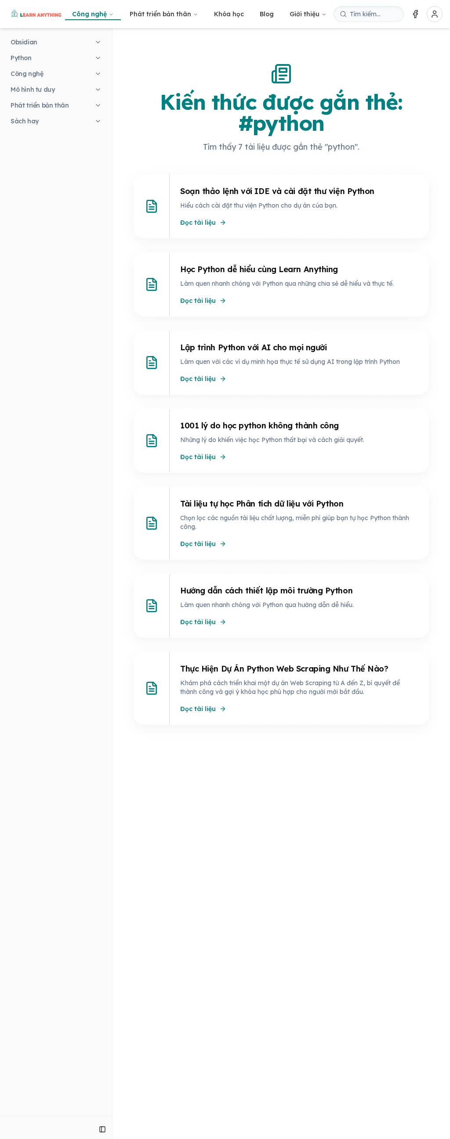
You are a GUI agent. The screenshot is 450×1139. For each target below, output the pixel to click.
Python (21, 58)
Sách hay (25, 121)
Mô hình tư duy (32, 89)
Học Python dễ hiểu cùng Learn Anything (259, 269)
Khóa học (229, 14)
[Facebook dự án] (415, 14)
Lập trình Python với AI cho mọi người (253, 347)
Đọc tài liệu (198, 222)
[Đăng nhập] (435, 14)
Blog (267, 14)
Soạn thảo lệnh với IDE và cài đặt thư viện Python (277, 191)
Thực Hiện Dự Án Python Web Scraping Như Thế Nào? (284, 669)
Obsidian (24, 42)
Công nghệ (89, 14)
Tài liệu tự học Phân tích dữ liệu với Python (261, 504)
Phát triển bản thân (160, 14)
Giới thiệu (304, 14)
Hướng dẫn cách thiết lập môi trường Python (266, 591)
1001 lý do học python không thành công (259, 425)
